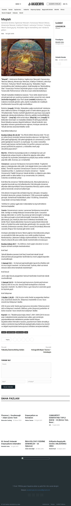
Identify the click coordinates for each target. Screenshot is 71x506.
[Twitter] (9, 4)
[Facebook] (3, 4)
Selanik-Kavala (60, 57)
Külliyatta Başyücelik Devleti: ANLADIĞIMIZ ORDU (57, 443)
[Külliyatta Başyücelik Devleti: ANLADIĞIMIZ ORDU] (59, 434)
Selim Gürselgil (29, 448)
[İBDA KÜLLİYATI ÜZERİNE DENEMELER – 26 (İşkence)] (35, 434)
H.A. (2, 33)
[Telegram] (27, 339)
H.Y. (50, 425)
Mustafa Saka (59, 42)
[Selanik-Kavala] (62, 51)
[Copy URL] (32, 339)
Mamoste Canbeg (6, 420)
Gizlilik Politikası (60, 504)
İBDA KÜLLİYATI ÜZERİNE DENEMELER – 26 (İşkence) (35, 443)
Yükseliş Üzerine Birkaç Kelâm (12, 350)
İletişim (53, 504)
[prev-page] (56, 63)
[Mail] (6, 4)
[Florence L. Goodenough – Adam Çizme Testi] (11, 408)
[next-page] (59, 63)
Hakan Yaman (29, 420)
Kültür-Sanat (20, 332)
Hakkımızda (45, 504)
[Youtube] (12, 4)
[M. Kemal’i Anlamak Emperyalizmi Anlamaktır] (11, 434)
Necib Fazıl (52, 448)
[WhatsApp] (23, 339)
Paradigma (59, 39)
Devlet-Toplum (11, 332)
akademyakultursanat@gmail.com (38, 490)
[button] (65, 4)
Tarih (26, 332)
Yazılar (3, 332)
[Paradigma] (62, 34)
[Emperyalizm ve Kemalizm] (35, 408)
